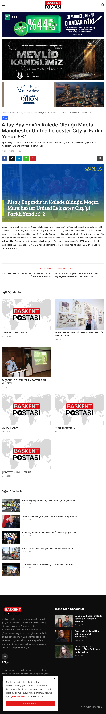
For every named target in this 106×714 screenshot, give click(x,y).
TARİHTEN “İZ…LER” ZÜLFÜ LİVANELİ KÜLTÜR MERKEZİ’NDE (79, 334)
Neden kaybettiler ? (65, 427)
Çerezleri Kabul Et (30, 703)
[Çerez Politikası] (17, 696)
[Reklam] (53, 59)
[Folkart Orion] (53, 94)
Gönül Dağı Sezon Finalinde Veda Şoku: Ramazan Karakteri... (88, 619)
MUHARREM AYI (10, 427)
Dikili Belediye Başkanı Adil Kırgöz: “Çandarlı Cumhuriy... (48, 564)
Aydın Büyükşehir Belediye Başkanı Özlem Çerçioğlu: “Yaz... (50, 532)
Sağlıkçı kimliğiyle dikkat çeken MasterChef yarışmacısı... (87, 634)
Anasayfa (5, 112)
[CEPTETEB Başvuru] (53, 24)
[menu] (3, 5)
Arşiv (14, 112)
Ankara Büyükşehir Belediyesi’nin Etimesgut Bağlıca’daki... (49, 500)
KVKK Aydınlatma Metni (91, 706)
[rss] (5, 656)
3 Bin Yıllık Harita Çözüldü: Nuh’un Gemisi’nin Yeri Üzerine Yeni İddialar (26, 275)
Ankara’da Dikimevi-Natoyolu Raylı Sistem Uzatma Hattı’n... (49, 548)
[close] (54, 678)
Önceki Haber (45, 269)
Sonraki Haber (61, 269)
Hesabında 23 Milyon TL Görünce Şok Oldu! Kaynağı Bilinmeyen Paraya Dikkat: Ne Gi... (76, 275)
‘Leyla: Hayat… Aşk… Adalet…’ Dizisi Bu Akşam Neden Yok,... (87, 649)
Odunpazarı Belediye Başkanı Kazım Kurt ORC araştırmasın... (50, 516)
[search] (102, 5)
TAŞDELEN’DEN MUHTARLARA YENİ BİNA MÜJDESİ (24, 382)
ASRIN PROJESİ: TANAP (14, 332)
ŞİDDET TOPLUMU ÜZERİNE (16, 472)
